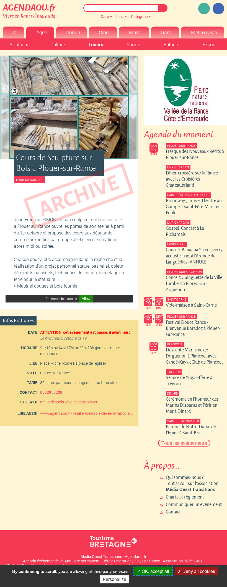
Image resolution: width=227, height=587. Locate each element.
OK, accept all (155, 571)
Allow (86, 299)
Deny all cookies (198, 571)
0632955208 (51, 392)
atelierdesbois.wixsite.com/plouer (68, 402)
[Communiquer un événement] (204, 8)
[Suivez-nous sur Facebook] (218, 8)
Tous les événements (184, 443)
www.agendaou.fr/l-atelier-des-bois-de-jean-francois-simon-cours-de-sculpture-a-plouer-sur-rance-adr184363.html (87, 413)
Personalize (114, 579)
